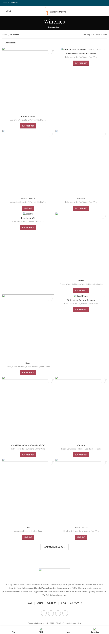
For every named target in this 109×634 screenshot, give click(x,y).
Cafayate (23, 120)
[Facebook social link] (94, 3)
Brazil (63, 449)
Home (4, 34)
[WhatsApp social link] (105, 3)
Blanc (28, 363)
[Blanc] (28, 327)
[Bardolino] (81, 163)
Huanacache (28, 531)
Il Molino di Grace (70, 531)
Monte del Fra (75, 57)
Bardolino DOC (28, 218)
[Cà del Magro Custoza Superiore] (81, 295)
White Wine (45, 366)
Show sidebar (11, 43)
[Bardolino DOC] (28, 213)
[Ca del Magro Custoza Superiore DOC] (28, 410)
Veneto (85, 57)
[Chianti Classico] (81, 492)
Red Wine (41, 120)
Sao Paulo (96, 449)
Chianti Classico (81, 527)
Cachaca (81, 445)
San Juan (38, 531)
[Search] (105, 11)
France (62, 284)
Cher (28, 527)
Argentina (14, 120)
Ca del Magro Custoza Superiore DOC (28, 445)
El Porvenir (32, 120)
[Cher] (28, 492)
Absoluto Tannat (28, 116)
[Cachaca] (81, 410)
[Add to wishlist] (49, 51)
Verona (31, 449)
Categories (53, 27)
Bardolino (81, 198)
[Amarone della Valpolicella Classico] (81, 49)
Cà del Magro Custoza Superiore (81, 300)
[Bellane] (81, 245)
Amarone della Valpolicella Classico (81, 53)
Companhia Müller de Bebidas (79, 449)
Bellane (81, 280)
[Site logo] (55, 10)
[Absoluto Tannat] (28, 81)
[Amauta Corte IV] (28, 163)
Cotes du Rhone (72, 284)
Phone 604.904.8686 (10, 3)
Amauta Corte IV (28, 198)
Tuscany (86, 531)
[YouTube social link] (101, 3)
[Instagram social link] (98, 3)
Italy (67, 57)
